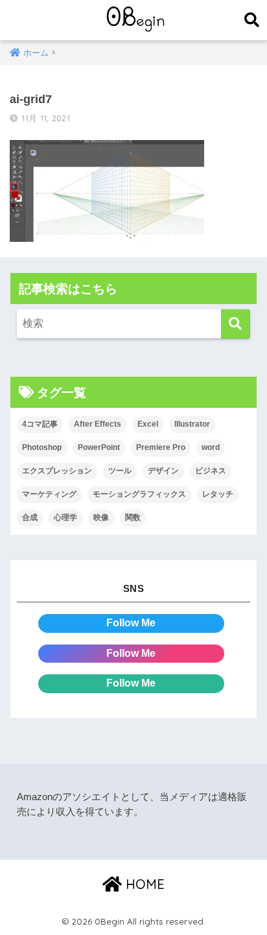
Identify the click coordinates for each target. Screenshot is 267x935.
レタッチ (217, 494)
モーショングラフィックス (139, 494)
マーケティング (49, 494)
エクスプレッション (57, 470)
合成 (30, 517)
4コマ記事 (40, 424)
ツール (120, 470)
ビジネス (210, 470)
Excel (147, 424)
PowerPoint (99, 447)
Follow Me (131, 622)
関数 (133, 517)
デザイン (163, 470)
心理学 (65, 517)
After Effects (97, 424)
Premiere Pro (160, 447)
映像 (101, 517)
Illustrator (192, 424)
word (211, 447)
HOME (143, 884)
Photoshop (42, 447)
